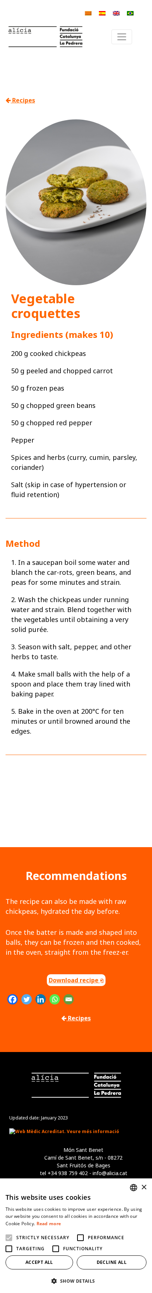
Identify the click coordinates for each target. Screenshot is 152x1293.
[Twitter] (26, 999)
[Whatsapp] (54, 999)
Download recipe (74, 980)
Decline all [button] (112, 1262)
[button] (76, 1281)
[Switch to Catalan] (88, 13)
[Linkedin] (40, 999)
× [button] (143, 1187)
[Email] (68, 999)
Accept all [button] (39, 1262)
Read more (49, 1223)
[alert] (76, 1235)
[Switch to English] (116, 13)
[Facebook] (12, 999)
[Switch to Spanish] (102, 13)
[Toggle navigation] (121, 36)
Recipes (23, 100)
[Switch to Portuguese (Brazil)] (130, 13)
